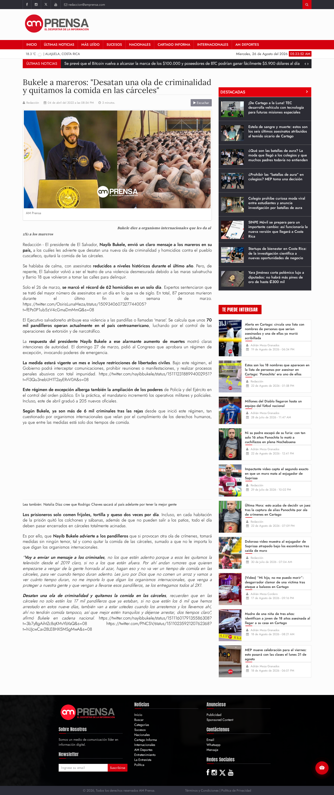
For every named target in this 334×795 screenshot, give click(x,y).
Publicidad (214, 714)
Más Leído (90, 44)
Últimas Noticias (59, 44)
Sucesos (114, 44)
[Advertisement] (229, 24)
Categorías (141, 724)
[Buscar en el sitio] (306, 4)
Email (210, 739)
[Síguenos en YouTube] (55, 4)
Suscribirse (117, 767)
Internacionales (212, 44)
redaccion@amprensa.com (86, 4)
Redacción (32, 103)
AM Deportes (247, 44)
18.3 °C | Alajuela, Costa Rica (53, 53)
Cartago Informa (174, 44)
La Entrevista (142, 759)
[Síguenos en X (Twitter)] (46, 4)
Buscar (139, 719)
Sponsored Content (220, 719)
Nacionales (140, 44)
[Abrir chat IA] (322, 768)
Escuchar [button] (202, 102)
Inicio (31, 44)
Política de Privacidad (236, 790)
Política (139, 764)
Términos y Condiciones (202, 790)
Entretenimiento (145, 754)
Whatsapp (213, 744)
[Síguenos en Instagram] (36, 4)
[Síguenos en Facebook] (27, 4)
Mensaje (212, 749)
